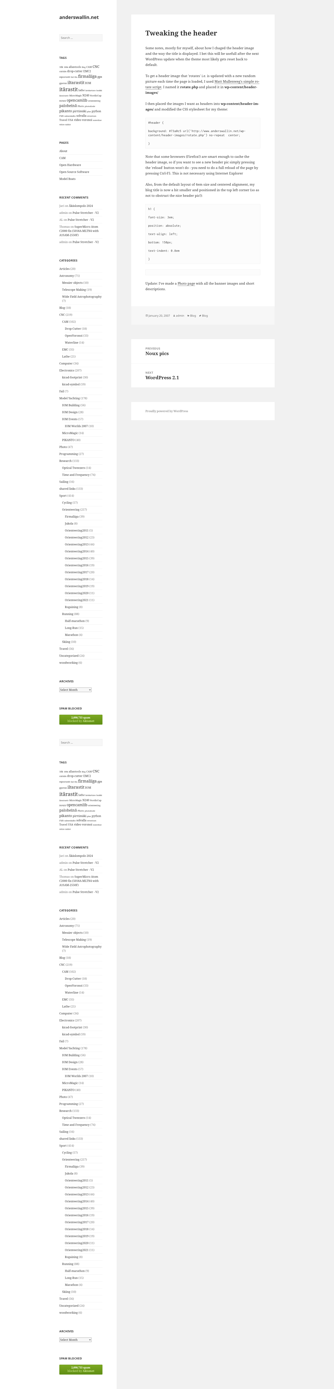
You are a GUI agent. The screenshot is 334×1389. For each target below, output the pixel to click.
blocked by (80, 719)
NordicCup (95, 95)
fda (75, 77)
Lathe (66, 356)
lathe (81, 90)
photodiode (90, 106)
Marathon (71, 635)
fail (72, 77)
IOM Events (69, 419)
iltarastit (75, 82)
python (96, 111)
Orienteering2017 (77, 572)
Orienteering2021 (77, 600)
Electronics (66, 370)
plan (89, 111)
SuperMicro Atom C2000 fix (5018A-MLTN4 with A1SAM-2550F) (79, 231)
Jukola (69, 523)
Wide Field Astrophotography (82, 297)
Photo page (186, 283)
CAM (89, 67)
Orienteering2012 (77, 537)
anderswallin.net (79, 17)
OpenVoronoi (73, 336)
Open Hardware (70, 165)
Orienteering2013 (77, 544)
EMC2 (87, 71)
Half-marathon (75, 621)
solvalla (81, 116)
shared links (67, 489)
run (61, 115)
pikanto (65, 111)
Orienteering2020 (77, 593)
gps (99, 77)
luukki (99, 90)
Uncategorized (69, 656)
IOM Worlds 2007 (76, 426)
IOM (88, 83)
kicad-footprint (72, 377)
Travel (63, 120)
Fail (61, 391)
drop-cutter (75, 71)
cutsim (62, 71)
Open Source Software (74, 172)
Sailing (63, 482)
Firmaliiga (72, 516)
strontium (91, 116)
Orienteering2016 (77, 565)
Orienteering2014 (77, 551)
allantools (75, 67)
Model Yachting (69, 398)
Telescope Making (74, 290)
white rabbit (65, 124)
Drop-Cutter (73, 329)
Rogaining (71, 607)
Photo (81, 106)
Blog (84, 67)
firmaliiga (87, 76)
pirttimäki (79, 111)
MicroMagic (75, 95)
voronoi (87, 120)
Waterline (71, 342)
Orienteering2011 (77, 530)
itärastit (68, 89)
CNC (96, 66)
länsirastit (64, 95)
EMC (65, 349)
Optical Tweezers (73, 468)
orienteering (94, 100)
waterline (97, 120)
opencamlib (77, 100)
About (63, 151)
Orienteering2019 (77, 586)
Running (67, 614)
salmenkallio (70, 116)
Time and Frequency (76, 475)
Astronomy (66, 276)
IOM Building (71, 405)
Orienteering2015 (77, 558)
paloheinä (68, 105)
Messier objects (72, 283)
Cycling (67, 503)
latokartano (90, 90)
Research (65, 461)
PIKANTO (68, 440)
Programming (68, 454)
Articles (64, 269)
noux (62, 100)
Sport (63, 496)
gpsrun (63, 83)
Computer (66, 363)
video (77, 120)
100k (66, 67)
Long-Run (71, 628)
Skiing (66, 642)
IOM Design (70, 412)
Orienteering (70, 509)
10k (61, 67)
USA (70, 120)
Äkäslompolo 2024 (81, 206)
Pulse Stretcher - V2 (86, 213)
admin (180, 316)
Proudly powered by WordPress (166, 411)
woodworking (68, 663)
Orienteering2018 (77, 579)
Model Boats (67, 179)
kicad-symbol (71, 384)
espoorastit (64, 77)
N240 (85, 95)
